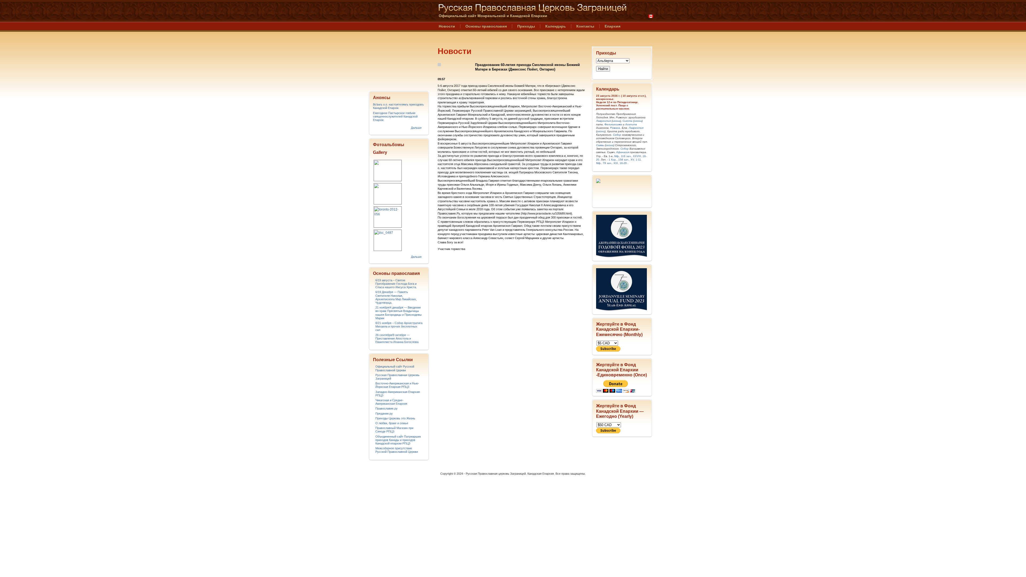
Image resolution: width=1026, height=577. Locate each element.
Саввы (600, 145)
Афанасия (622, 152)
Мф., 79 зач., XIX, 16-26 (611, 163)
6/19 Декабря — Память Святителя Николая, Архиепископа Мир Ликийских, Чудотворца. (396, 297)
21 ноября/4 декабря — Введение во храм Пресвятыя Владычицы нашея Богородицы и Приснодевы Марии (398, 313)
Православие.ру (386, 408)
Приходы (526, 26)
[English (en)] (650, 16)
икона (616, 120)
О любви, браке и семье (391, 423)
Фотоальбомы (388, 144)
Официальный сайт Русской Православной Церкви (394, 368)
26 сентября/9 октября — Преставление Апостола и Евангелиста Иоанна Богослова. (397, 338)
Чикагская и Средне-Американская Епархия (391, 402)
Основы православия (486, 26)
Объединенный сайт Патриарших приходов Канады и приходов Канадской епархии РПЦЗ (398, 440)
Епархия (612, 26)
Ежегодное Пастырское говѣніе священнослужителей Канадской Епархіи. (395, 116)
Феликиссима (613, 124)
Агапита (631, 124)
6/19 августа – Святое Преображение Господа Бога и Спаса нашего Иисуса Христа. (396, 284)
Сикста (627, 120)
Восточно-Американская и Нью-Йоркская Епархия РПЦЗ (397, 385)
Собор (617, 134)
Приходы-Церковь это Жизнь (395, 418)
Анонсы (381, 97)
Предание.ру (384, 413)
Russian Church (399, 44)
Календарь (555, 26)
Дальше (416, 127)
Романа (615, 127)
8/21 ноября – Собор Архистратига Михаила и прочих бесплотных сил (398, 326)
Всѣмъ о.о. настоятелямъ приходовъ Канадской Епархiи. (398, 106)
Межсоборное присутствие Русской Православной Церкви (396, 450)
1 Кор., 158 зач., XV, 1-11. (625, 159)
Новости (447, 26)
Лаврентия (603, 120)
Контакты (585, 26)
